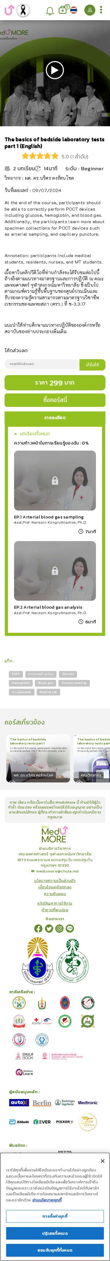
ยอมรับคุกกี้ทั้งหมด (55, 1250)
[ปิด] (102, 1161)
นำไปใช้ (92, 364)
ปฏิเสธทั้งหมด (55, 1233)
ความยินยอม (55, 894)
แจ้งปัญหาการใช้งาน (55, 903)
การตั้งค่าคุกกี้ (54, 1216)
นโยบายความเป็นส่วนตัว (54, 880)
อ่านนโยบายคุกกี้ (47, 1200)
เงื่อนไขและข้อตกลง (55, 887)
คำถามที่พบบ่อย (55, 910)
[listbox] (50, 10)
